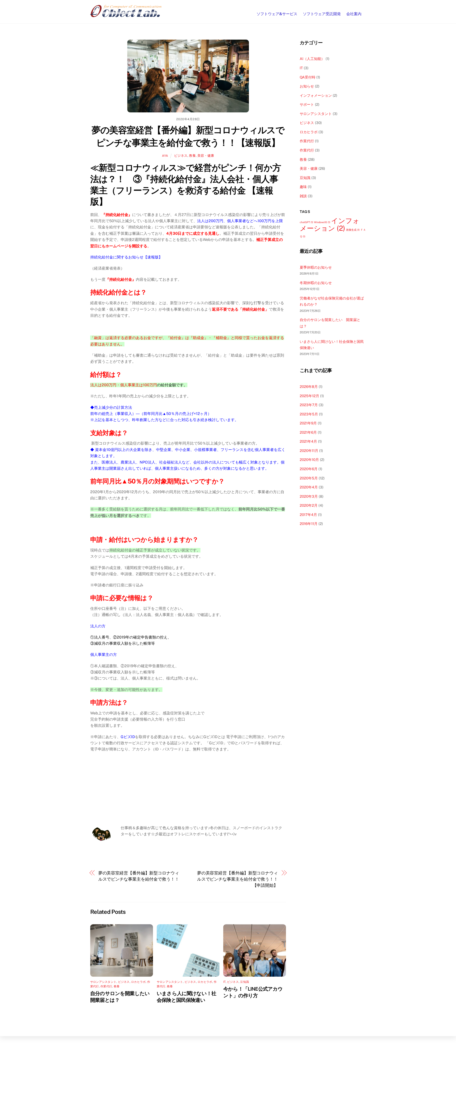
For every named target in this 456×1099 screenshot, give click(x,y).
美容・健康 (205, 155)
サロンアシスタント (103, 982)
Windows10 (322, 222)
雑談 (303, 196)
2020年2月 (309, 505)
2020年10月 (309, 460)
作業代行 (106, 986)
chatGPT (306, 222)
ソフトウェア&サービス (276, 14)
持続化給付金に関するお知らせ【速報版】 (126, 257)
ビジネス (180, 155)
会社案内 (353, 14)
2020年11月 (309, 451)
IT (224, 982)
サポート (307, 104)
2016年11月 (309, 524)
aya (165, 155)
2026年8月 (309, 387)
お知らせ (307, 86)
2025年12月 (309, 396)
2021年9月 (308, 423)
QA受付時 (307, 77)
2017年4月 (308, 515)
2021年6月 (308, 432)
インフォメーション (316, 95)
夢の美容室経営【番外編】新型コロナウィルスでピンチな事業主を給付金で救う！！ (138, 876)
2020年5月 (309, 478)
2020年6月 (309, 469)
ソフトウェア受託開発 (322, 14)
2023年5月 (309, 414)
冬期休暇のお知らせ (316, 283)
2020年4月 (309, 487)
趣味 (303, 187)
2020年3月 (309, 496)
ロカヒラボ (138, 982)
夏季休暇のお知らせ (316, 267)
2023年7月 (309, 405)
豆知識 (244, 982)
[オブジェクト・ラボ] (126, 14)
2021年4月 (308, 441)
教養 (192, 155)
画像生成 (353, 229)
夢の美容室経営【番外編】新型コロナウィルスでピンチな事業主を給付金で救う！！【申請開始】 (237, 879)
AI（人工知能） (312, 59)
